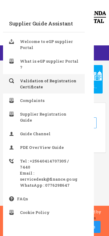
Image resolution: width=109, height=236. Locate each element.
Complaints (32, 100)
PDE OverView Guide (42, 147)
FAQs (22, 199)
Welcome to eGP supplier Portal (46, 44)
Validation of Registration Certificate (48, 84)
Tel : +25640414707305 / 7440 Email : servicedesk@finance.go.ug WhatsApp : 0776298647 (49, 173)
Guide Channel (35, 133)
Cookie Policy (35, 212)
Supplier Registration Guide (43, 117)
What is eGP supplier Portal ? (49, 64)
